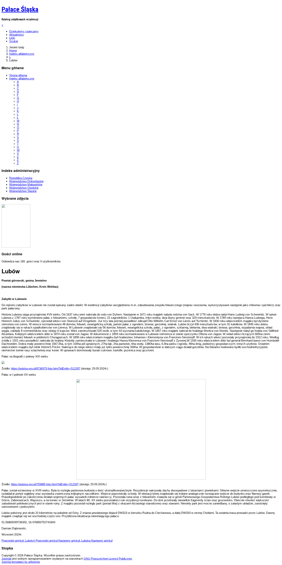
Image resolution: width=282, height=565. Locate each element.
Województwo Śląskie (23, 191)
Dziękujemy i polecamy (24, 31)
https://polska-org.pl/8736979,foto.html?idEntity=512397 (45, 368)
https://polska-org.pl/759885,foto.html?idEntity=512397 (45, 484)
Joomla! (7, 558)
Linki (12, 37)
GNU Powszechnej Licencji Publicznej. (108, 558)
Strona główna (18, 75)
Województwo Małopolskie (25, 184)
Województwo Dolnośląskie (26, 181)
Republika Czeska (20, 178)
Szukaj (13, 41)
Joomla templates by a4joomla (21, 561)
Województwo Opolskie (24, 187)
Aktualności (16, 34)
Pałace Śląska (20, 9)
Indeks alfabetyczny (21, 78)
